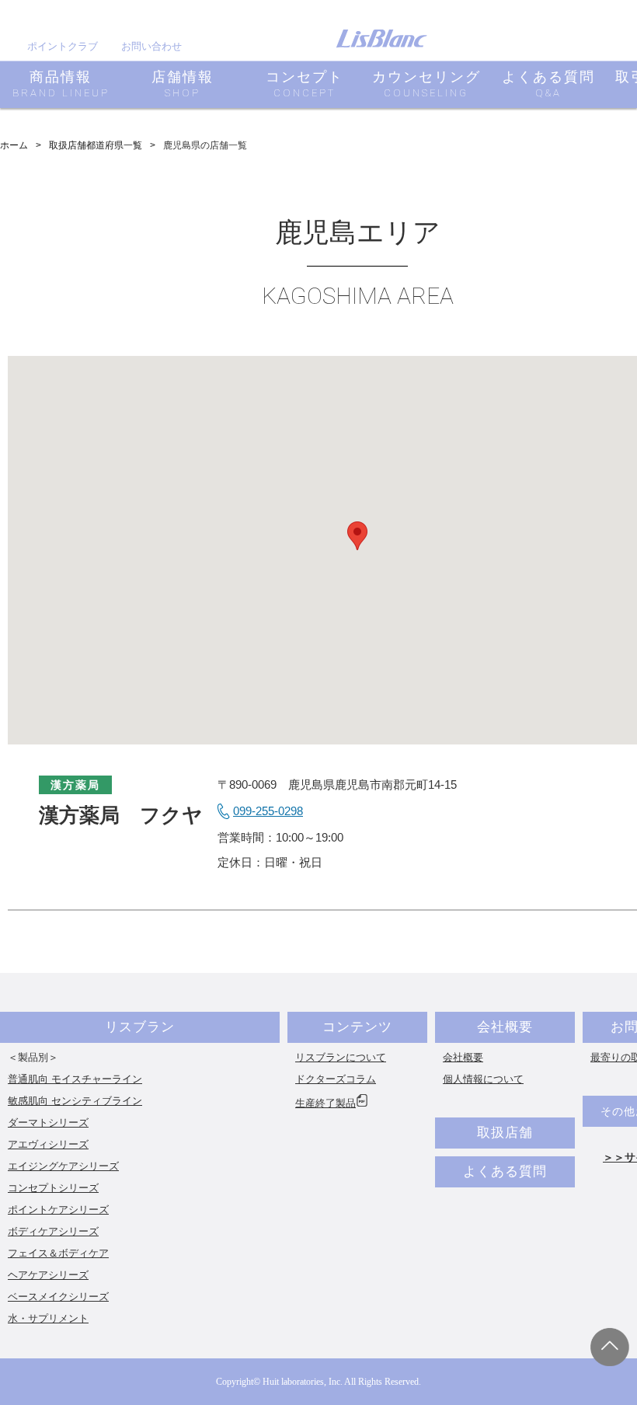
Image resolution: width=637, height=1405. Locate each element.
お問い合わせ (151, 46)
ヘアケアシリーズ (48, 1275)
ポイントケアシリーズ (58, 1209)
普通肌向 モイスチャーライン (75, 1079)
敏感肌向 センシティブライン (75, 1101)
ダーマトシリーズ (48, 1122)
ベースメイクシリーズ (58, 1296)
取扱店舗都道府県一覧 (95, 145)
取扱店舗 (505, 1132)
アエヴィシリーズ (48, 1144)
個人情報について (483, 1079)
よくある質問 (505, 1171)
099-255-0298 (268, 811)
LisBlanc (381, 39)
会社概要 (505, 1027)
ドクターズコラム (335, 1079)
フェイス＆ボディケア (58, 1253)
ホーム (14, 145)
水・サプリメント (48, 1318)
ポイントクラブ (62, 46)
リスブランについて (340, 1057)
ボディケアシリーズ (53, 1231)
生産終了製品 (325, 1103)
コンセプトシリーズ (53, 1188)
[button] (357, 535)
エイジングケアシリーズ (63, 1166)
